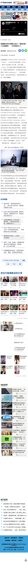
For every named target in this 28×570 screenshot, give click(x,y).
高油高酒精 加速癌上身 (5, 312)
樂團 (23, 260)
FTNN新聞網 (4, 39)
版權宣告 (21, 537)
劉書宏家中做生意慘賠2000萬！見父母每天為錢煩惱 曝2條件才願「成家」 (19, 342)
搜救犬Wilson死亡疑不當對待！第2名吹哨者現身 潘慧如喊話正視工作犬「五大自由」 (23, 284)
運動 (19, 9)
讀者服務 (7, 540)
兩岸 (8, 9)
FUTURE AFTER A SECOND (11, 260)
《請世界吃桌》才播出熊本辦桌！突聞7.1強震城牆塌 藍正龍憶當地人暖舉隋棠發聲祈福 (19, 329)
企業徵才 (20, 540)
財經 (19, 7)
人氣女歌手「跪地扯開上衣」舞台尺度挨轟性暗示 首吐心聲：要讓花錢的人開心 (9, 357)
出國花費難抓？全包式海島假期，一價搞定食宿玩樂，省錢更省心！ (11, 221)
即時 (8, 7)
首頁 (3, 7)
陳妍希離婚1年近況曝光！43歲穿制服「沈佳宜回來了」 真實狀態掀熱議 (23, 357)
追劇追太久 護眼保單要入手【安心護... (23, 367)
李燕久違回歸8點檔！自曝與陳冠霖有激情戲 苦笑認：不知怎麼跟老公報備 (5, 298)
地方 (3, 9)
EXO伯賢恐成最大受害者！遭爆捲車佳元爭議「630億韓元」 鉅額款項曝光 (9, 367)
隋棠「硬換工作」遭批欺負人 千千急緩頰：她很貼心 (4, 284)
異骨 (20, 264)
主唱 (8, 264)
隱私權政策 (14, 537)
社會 (25, 7)
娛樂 (9, 39)
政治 (14, 7)
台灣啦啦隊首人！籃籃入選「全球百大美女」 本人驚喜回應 (19, 323)
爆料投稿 (14, 540)
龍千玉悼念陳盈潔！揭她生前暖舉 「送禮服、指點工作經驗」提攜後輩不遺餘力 (13, 298)
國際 (14, 9)
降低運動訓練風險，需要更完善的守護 (22, 298)
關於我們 (7, 537)
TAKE (14, 264)
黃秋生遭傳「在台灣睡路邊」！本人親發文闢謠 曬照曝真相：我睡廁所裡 (13, 284)
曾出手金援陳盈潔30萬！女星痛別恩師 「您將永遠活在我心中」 (23, 312)
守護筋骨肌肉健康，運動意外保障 (13, 312)
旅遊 (25, 9)
